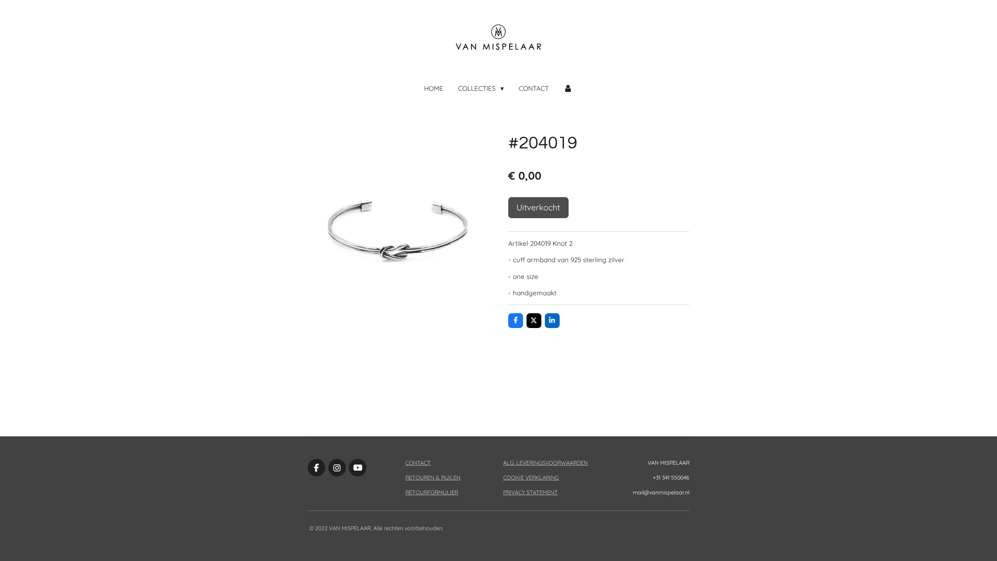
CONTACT (418, 462)
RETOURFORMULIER (431, 492)
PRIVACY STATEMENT (530, 492)
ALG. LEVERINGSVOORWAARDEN (545, 462)
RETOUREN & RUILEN (432, 477)
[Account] (568, 88)
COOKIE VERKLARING (531, 477)
